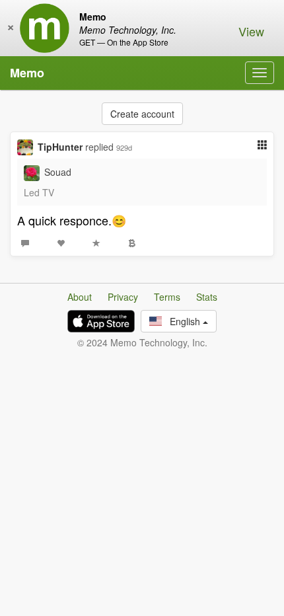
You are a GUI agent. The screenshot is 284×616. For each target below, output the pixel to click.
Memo (27, 72)
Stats (206, 296)
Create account (142, 113)
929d (124, 147)
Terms (167, 296)
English (182, 321)
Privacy (123, 296)
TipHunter (60, 146)
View (251, 31)
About (79, 296)
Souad (57, 171)
